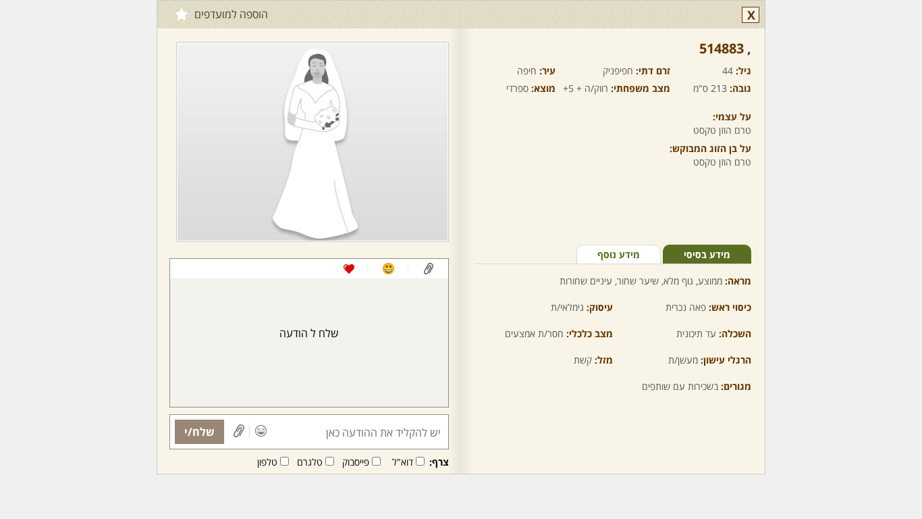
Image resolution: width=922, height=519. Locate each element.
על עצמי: (732, 117)
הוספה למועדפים (231, 14)
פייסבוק (355, 461)
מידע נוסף (618, 254)
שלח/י (199, 431)
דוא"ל (402, 461)
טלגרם (310, 461)
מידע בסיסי (707, 254)
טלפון (267, 461)
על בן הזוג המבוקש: (710, 148)
